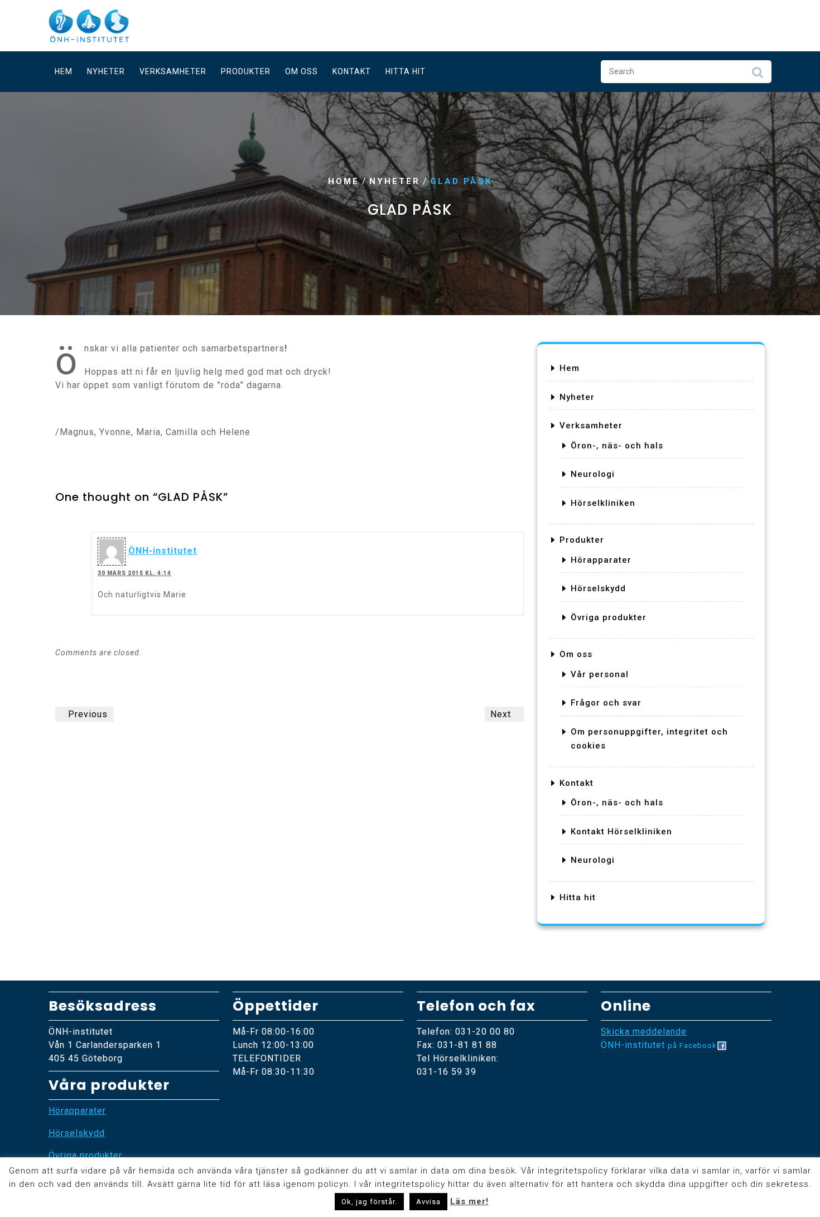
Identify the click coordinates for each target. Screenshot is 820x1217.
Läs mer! (469, 1201)
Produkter (246, 71)
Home (343, 181)
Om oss (301, 71)
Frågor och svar (606, 703)
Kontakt (351, 71)
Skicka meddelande (644, 1031)
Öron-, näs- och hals (617, 446)
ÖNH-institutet (162, 550)
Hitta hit (405, 71)
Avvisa (428, 1201)
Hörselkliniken (603, 503)
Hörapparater (601, 560)
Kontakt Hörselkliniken (621, 832)
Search (757, 75)
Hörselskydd (598, 588)
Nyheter (106, 71)
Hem (64, 71)
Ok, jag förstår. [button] (369, 1201)
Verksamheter (172, 71)
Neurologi (593, 474)
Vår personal (600, 674)
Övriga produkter (609, 617)
